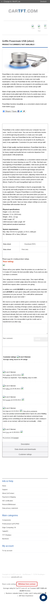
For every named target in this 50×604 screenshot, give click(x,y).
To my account (7, 550)
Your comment (7, 338)
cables (8, 375)
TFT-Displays (6, 535)
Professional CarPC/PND (10, 524)
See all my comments (30, 411)
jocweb (8, 400)
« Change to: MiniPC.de (10, 1)
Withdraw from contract (27, 584)
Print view (25, 249)
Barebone (5, 538)
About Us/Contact (8, 493)
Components (6, 520)
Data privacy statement (10, 508)
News (4, 486)
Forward (15, 438)
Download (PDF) (30, 244)
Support (5, 489)
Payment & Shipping (9, 497)
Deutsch (43, 1)
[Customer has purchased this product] (23, 375)
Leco (7, 432)
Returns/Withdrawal (8, 504)
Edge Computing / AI (9, 527)
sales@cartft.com (16, 577)
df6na (8, 388)
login (8, 259)
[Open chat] (43, 597)
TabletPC (5, 531)
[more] (13, 106)
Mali (7, 411)
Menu (6, 25)
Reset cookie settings (9, 584)
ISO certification (7, 501)
